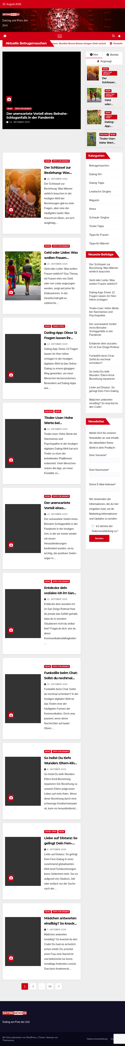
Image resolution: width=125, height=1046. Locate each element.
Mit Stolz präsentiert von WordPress (19, 1037)
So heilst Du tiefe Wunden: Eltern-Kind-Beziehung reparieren (61, 763)
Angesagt (105, 61)
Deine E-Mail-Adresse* (102, 484)
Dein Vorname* (98, 455)
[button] (113, 36)
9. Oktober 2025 (56, 769)
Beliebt (114, 54)
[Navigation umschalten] (59, 36)
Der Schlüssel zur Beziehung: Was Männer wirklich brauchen (103, 268)
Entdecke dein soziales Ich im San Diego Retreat (59, 593)
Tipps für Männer (23, 109)
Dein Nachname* (99, 469)
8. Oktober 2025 (56, 849)
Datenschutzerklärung (97, 1039)
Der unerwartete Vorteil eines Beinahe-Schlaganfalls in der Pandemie (37, 115)
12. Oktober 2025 (19, 122)
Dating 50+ (95, 174)
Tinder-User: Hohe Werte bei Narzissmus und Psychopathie (104, 312)
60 (50, 986)
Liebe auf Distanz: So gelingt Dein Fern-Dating (60, 843)
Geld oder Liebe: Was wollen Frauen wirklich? (61, 258)
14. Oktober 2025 (57, 344)
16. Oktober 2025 (57, 179)
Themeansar (8, 1040)
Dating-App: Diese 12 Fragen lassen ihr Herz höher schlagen (60, 338)
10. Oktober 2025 (57, 684)
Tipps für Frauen (99, 234)
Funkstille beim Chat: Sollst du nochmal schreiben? (60, 678)
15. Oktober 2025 (57, 264)
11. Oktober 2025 (57, 599)
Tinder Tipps (109, 117)
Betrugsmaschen (99, 165)
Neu (95, 54)
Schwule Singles (99, 217)
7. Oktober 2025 (56, 929)
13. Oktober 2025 (57, 429)
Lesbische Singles (100, 191)
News (9, 109)
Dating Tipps (50, 831)
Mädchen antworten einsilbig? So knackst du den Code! (60, 923)
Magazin (104, 134)
